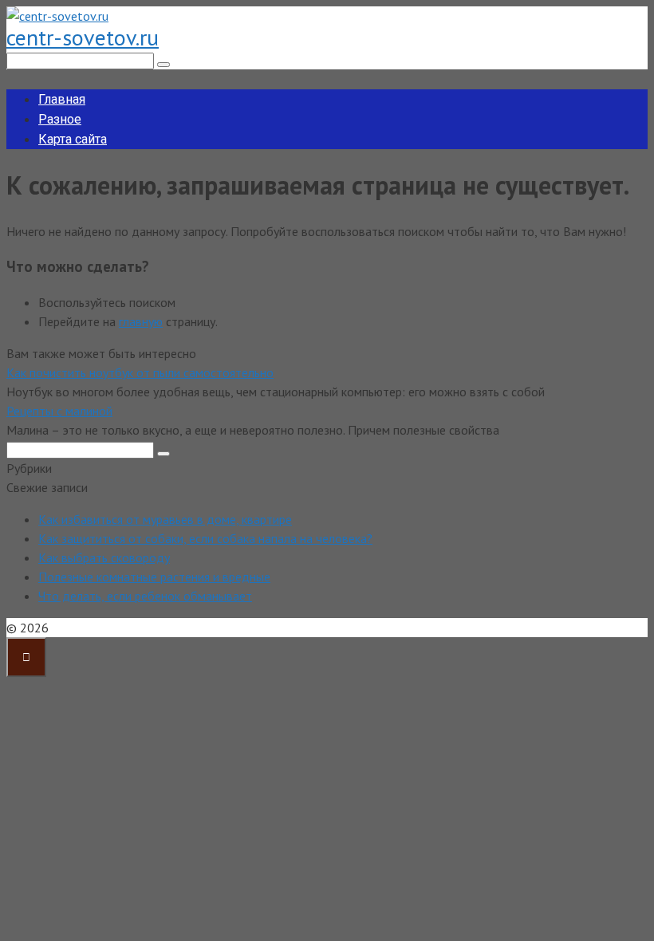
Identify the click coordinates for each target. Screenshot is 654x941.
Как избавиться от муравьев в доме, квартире (165, 519)
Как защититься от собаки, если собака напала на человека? (205, 538)
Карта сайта (72, 139)
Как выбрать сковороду (104, 557)
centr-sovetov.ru (82, 37)
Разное (59, 119)
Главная (61, 99)
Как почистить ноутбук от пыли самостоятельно (140, 372)
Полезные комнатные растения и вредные (154, 577)
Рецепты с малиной (59, 411)
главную (141, 321)
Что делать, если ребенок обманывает (145, 596)
